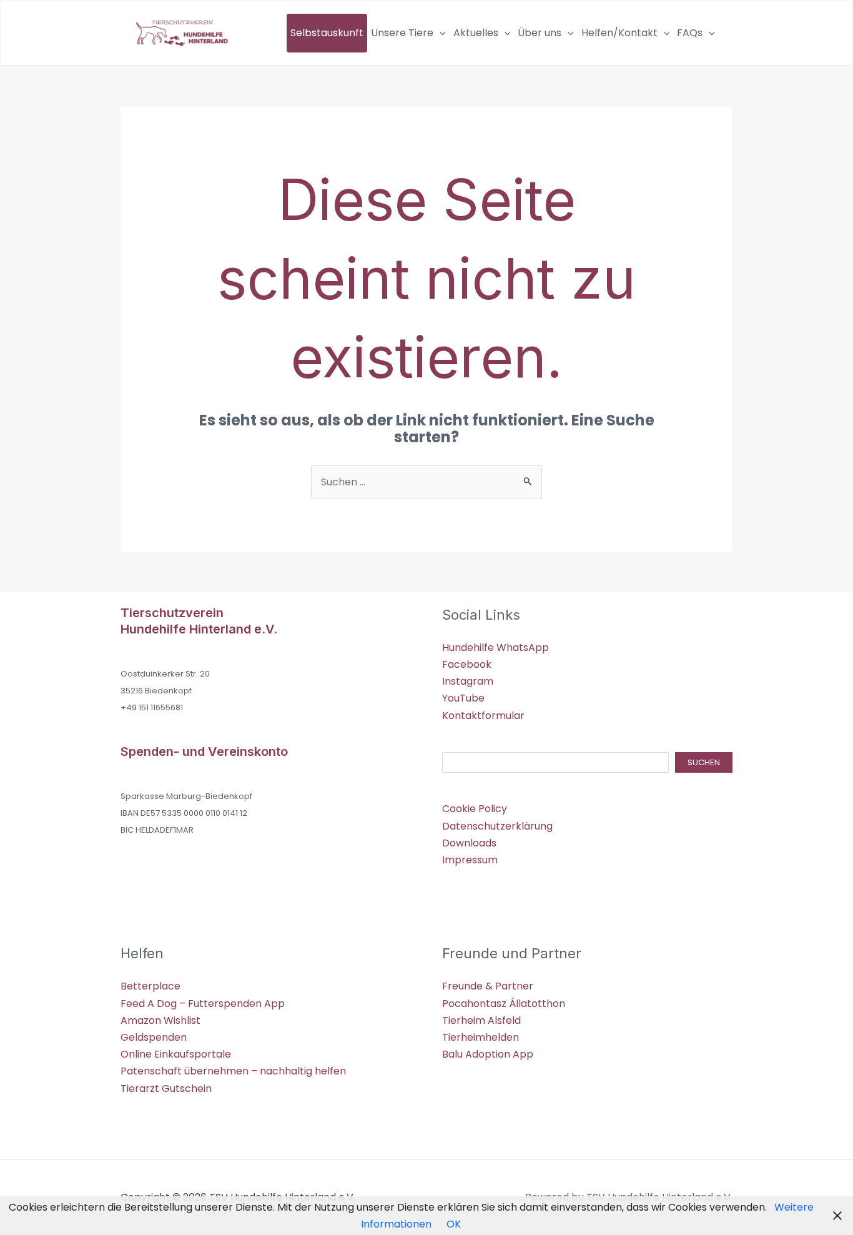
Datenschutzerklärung (497, 826)
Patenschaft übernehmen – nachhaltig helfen (233, 1071)
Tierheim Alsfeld (481, 1020)
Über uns (539, 33)
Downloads (469, 843)
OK (453, 1224)
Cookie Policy (474, 808)
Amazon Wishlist (160, 1020)
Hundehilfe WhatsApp (495, 647)
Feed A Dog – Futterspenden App (203, 1003)
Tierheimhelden (480, 1037)
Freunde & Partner (487, 986)
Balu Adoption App (487, 1054)
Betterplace (150, 986)
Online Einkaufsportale (176, 1054)
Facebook (466, 664)
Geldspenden (154, 1037)
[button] (439, 33)
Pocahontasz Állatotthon (503, 1003)
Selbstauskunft (326, 33)
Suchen (704, 762)
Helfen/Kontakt (619, 33)
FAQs (690, 33)
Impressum (470, 860)
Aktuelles (475, 33)
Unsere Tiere (402, 33)
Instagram (467, 681)
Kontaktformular (483, 715)
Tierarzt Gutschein (166, 1088)
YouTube (463, 698)
